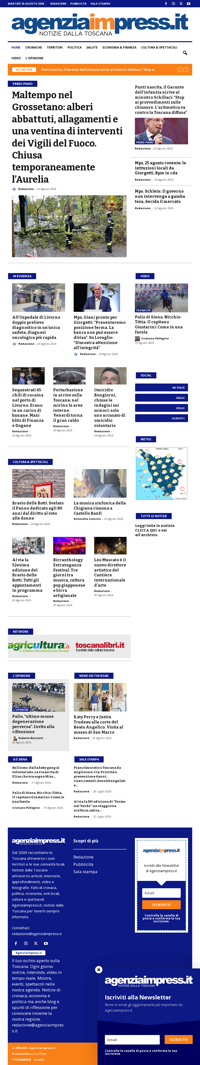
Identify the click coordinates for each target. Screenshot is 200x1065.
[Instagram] (173, 3)
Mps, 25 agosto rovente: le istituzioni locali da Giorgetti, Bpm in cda (160, 168)
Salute (92, 47)
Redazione (58, 3)
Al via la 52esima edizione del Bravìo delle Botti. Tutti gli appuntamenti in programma (27, 575)
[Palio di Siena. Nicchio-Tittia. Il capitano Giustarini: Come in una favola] (161, 298)
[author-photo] (15, 189)
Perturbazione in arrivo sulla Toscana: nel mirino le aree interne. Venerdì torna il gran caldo (68, 405)
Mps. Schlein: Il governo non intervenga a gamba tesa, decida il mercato (160, 196)
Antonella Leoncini (87, 519)
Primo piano (145, 142)
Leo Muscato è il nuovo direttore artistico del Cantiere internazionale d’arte (110, 573)
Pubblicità (78, 3)
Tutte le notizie (154, 516)
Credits (39, 1059)
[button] (185, 53)
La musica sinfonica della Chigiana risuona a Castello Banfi (100, 508)
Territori (55, 47)
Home (15, 47)
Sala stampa (100, 3)
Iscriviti (178, 418)
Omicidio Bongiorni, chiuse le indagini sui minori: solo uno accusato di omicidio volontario (109, 408)
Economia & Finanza (119, 47)
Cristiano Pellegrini (155, 338)
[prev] (180, 69)
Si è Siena (20, 759)
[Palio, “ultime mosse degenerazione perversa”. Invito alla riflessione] (38, 697)
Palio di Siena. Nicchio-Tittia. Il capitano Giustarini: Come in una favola (159, 325)
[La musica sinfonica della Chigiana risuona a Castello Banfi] (100, 483)
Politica (74, 47)
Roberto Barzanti (31, 738)
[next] (185, 69)
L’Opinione (34, 58)
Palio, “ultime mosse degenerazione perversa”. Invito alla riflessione (33, 724)
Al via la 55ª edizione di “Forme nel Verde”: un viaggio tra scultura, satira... (99, 806)
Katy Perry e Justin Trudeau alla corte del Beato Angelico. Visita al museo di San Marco (98, 724)
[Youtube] (188, 3)
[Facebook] (166, 3)
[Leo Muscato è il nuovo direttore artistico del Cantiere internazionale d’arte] (110, 545)
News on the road (94, 676)
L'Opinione (21, 676)
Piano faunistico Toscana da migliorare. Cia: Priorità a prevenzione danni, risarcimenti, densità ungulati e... (100, 776)
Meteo (146, 439)
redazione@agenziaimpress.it (37, 933)
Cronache (33, 47)
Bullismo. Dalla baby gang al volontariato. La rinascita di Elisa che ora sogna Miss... (36, 772)
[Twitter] (181, 3)
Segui (180, 398)
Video (16, 58)
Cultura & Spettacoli (159, 47)
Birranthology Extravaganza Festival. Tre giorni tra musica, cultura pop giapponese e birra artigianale (69, 578)
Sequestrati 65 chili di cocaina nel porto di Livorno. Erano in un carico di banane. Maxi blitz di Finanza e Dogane (28, 408)
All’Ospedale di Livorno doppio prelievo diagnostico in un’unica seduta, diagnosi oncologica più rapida (36, 327)
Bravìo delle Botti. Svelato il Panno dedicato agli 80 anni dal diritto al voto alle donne (38, 511)
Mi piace (178, 387)
